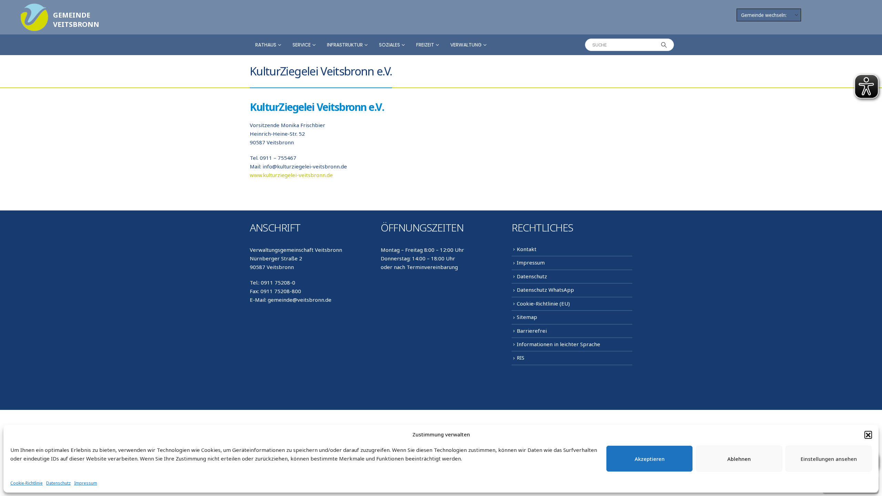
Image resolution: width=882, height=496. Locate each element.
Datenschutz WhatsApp (545, 289)
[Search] (664, 45)
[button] (868, 434)
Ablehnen (739, 458)
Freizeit (425, 44)
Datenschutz (58, 483)
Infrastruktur (345, 44)
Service (302, 44)
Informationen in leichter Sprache (558, 344)
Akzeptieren (650, 458)
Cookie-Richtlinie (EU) (543, 303)
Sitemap (527, 316)
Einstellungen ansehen (829, 458)
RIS (520, 357)
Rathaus (265, 44)
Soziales (389, 44)
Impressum (85, 483)
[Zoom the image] (34, 7)
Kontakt (526, 249)
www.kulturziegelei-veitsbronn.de (291, 175)
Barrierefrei (532, 330)
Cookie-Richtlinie (26, 483)
